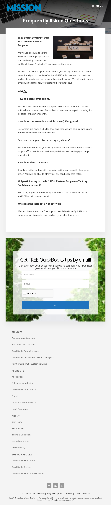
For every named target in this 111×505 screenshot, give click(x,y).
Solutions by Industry (22, 383)
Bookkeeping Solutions (23, 338)
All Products (18, 376)
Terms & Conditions (22, 434)
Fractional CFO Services (23, 344)
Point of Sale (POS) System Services (29, 363)
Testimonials (18, 428)
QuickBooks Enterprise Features (28, 473)
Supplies (16, 396)
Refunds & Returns (21, 441)
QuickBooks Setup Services (25, 351)
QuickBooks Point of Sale (24, 389)
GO (55, 305)
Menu (99, 6)
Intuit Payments (20, 409)
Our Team (17, 421)
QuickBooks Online (21, 467)
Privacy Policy (18, 447)
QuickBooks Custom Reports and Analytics (33, 357)
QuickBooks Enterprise (23, 460)
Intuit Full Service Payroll (24, 402)
